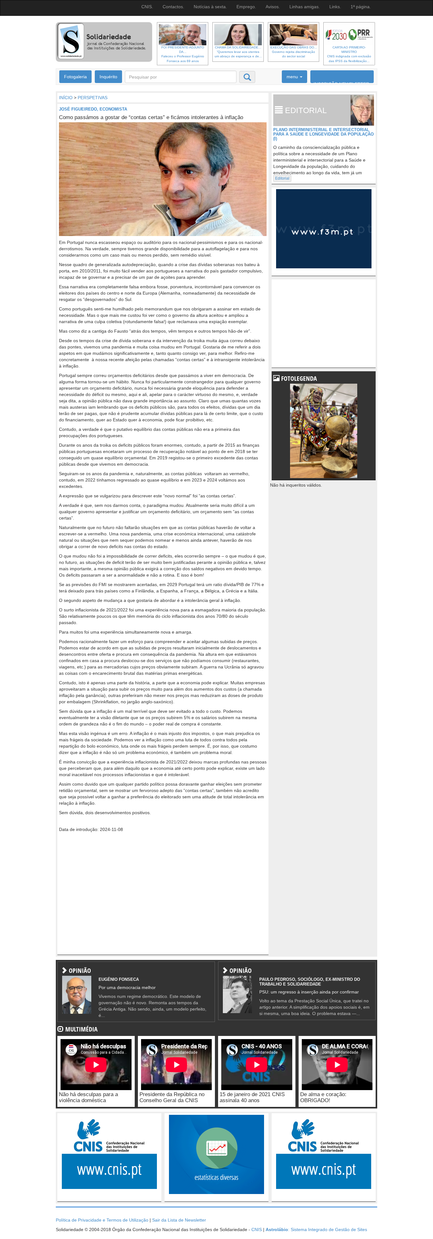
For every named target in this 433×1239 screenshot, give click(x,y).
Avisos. (273, 6)
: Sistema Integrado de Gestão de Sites (316, 1229)
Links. (335, 6)
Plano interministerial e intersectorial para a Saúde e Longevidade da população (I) (323, 134)
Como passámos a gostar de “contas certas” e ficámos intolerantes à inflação (151, 117)
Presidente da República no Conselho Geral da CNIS (171, 1097)
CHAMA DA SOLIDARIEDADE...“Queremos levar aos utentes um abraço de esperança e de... (238, 52)
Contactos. (173, 6)
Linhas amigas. (304, 6)
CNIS (256, 1229)
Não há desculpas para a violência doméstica (88, 1097)
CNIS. (147, 6)
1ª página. (361, 6)
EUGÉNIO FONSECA (119, 979)
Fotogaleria (75, 76)
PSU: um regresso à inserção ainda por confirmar (309, 991)
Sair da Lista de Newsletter (179, 1220)
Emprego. (246, 6)
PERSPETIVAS (92, 97)
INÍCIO (66, 97)
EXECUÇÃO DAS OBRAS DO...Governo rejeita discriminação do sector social (293, 52)
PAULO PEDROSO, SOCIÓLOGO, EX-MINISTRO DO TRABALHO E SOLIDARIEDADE (309, 981)
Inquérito (108, 76)
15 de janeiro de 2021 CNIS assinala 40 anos (252, 1097)
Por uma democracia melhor (127, 987)
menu (293, 76)
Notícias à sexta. (210, 6)
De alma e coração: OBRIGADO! (323, 1097)
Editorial (282, 178)
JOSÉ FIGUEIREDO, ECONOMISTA (93, 109)
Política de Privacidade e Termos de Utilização (102, 1220)
